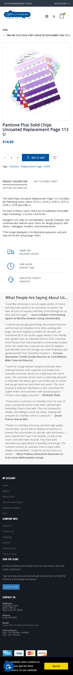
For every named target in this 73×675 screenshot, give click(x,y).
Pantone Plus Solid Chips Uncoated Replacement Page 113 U (35, 129)
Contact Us (8, 531)
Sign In (6, 490)
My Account (61, 3)
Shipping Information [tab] (15, 188)
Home (5, 29)
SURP (47, 166)
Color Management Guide (18, 3)
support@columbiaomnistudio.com (21, 625)
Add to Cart (38, 157)
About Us (7, 525)
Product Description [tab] (15, 181)
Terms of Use (9, 548)
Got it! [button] (56, 666)
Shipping (7, 536)
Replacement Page (31, 166)
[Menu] (46, 16)
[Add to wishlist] (54, 157)
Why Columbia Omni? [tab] (46, 181)
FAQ (5, 513)
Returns (7, 542)
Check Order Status (13, 502)
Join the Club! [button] (11, 586)
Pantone (14, 166)
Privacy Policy (9, 553)
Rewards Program (11, 507)
